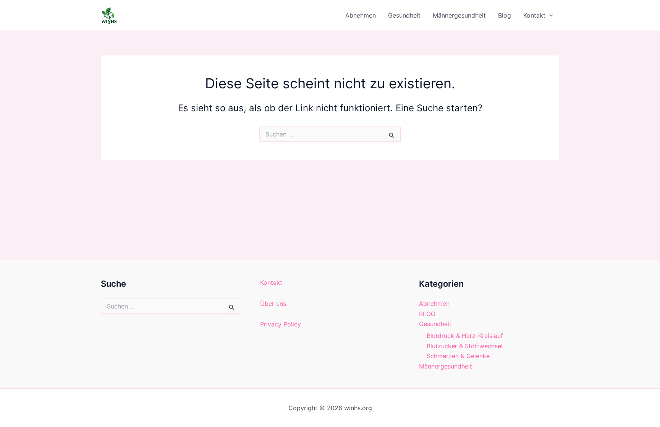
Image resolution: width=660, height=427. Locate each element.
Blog (504, 15)
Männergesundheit (459, 15)
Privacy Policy (280, 324)
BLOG (427, 314)
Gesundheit (404, 15)
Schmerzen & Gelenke (458, 356)
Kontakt (534, 15)
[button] (549, 15)
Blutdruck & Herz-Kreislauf (465, 335)
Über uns (273, 303)
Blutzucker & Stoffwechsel (465, 346)
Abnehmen (360, 15)
